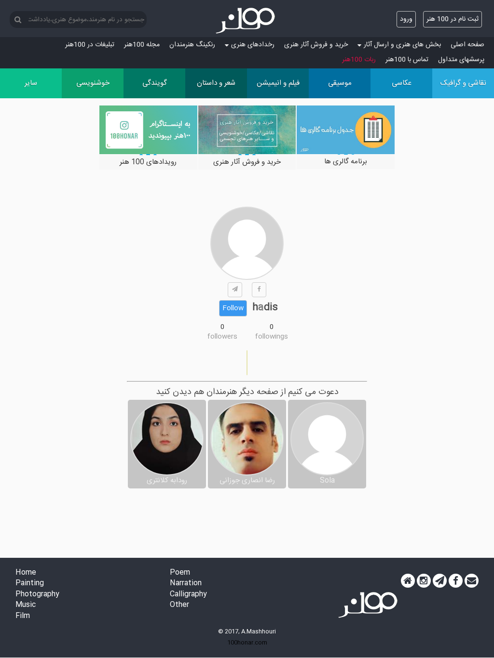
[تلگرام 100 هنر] (440, 581)
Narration (186, 583)
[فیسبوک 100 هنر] (456, 581)
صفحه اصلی (467, 45)
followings (271, 337)
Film (22, 616)
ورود (406, 19)
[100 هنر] (247, 20)
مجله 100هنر (142, 45)
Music (25, 605)
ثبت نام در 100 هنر (452, 19)
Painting (29, 583)
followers (222, 337)
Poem (180, 573)
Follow (233, 308)
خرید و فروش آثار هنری (316, 45)
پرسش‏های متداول (461, 60)
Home (25, 573)
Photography (37, 594)
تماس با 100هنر (406, 60)
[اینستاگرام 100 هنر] (424, 581)
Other (179, 605)
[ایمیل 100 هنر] (472, 581)
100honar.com (247, 642)
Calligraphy (188, 594)
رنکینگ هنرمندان (192, 45)
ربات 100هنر (359, 60)
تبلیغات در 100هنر (89, 45)
